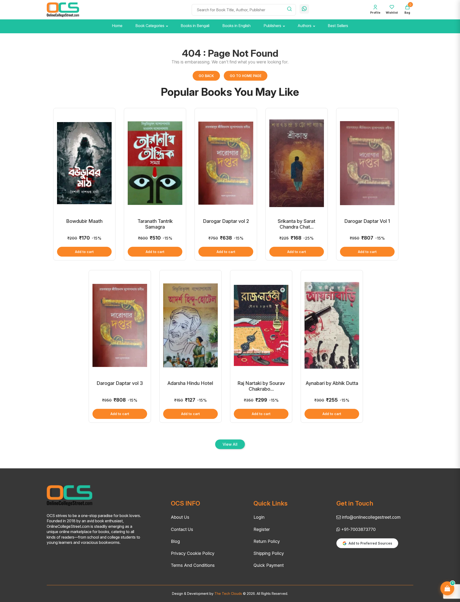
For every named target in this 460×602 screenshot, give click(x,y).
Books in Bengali (195, 25)
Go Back (206, 76)
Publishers (272, 25)
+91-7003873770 (358, 529)
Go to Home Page (245, 76)
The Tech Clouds (227, 593)
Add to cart (84, 252)
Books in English (236, 25)
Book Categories (149, 25)
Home (117, 25)
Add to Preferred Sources (370, 543)
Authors (304, 25)
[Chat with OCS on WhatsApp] (304, 9)
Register (261, 529)
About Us (180, 517)
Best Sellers (338, 25)
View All (230, 444)
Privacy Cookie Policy (192, 553)
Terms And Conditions (193, 565)
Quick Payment (268, 565)
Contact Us (182, 529)
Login (258, 517)
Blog (175, 541)
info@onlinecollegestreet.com (371, 517)
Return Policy (266, 541)
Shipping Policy (268, 553)
